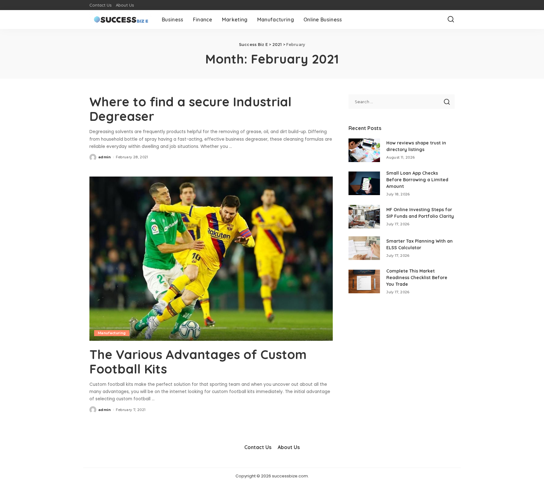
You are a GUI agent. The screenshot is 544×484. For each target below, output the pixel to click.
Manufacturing (112, 333)
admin (104, 157)
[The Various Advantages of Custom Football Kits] (211, 259)
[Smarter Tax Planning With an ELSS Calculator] (364, 248)
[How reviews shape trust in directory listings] (364, 150)
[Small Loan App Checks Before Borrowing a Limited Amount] (364, 183)
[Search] (451, 19)
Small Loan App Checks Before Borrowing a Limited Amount (417, 179)
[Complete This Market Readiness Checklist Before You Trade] (364, 281)
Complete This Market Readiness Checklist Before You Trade (416, 277)
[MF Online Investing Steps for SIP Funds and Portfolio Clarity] (364, 216)
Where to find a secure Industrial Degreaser (190, 109)
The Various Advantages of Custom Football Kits (198, 361)
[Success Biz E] (120, 19)
